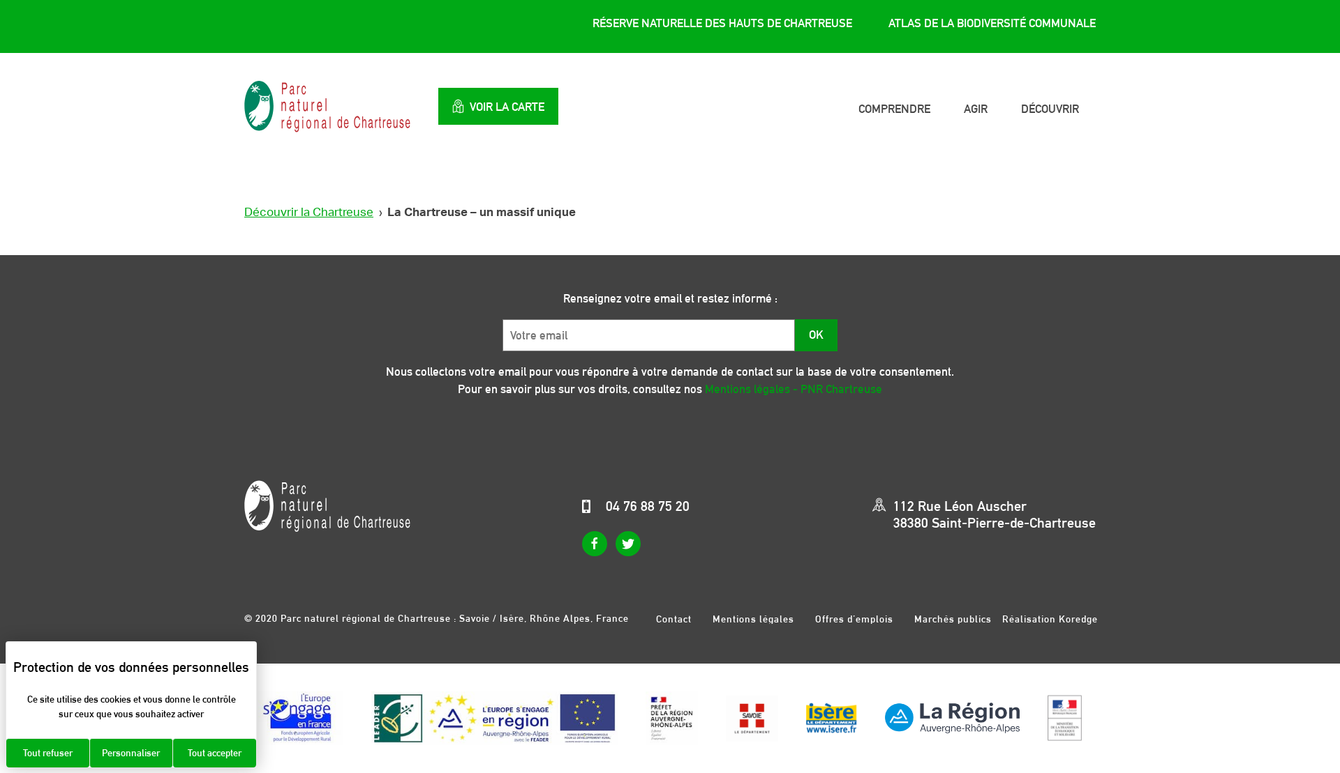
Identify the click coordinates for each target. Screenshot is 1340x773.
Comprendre (894, 109)
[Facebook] (594, 543)
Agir (976, 109)
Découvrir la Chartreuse (308, 212)
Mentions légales (753, 618)
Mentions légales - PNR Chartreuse (793, 389)
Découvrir (1050, 109)
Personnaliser (131, 752)
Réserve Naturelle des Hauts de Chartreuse (722, 23)
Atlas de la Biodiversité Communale (992, 23)
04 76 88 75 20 (648, 506)
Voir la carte (507, 107)
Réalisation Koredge (1050, 619)
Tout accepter (214, 752)
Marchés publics (953, 618)
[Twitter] (628, 543)
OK (816, 335)
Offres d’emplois (854, 618)
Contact (674, 618)
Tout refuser (48, 752)
